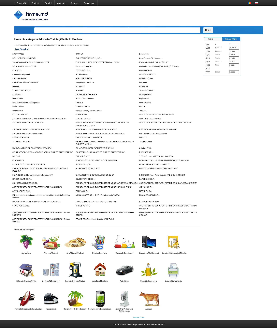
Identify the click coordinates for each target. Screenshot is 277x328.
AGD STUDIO (81, 115)
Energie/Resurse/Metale (75, 281)
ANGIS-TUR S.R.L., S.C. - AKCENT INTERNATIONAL (96, 160)
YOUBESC (80, 91)
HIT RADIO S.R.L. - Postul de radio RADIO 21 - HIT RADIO (162, 175)
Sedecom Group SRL (84, 66)
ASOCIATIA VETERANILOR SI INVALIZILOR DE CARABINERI (100, 133)
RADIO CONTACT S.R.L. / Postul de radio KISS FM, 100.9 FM (36, 202)
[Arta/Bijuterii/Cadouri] (75, 242)
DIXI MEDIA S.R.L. (83, 156)
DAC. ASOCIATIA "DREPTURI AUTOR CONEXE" (95, 175)
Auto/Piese (124, 281)
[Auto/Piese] (124, 270)
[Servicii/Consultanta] (173, 270)
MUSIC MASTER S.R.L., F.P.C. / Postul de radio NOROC (98, 195)
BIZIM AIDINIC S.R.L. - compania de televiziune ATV (32, 175)
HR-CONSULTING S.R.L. (22, 179)
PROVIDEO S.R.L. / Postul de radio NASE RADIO (95, 219)
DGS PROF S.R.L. (146, 152)
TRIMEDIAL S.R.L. (83, 206)
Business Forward (146, 78)
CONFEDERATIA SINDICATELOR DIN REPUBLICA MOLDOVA (100, 152)
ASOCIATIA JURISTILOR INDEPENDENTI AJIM (30, 129)
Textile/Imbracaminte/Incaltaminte (28, 309)
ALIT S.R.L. (16, 70)
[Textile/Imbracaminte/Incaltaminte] (26, 298)
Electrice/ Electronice (50, 281)
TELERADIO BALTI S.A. (21, 142)
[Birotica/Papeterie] (99, 242)
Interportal (143, 82)
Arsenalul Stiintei (145, 70)
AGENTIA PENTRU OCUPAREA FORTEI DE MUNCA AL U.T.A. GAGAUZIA (168, 183)
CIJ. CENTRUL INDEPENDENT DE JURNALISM (95, 148)
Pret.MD (142, 107)
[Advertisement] (208, 15)
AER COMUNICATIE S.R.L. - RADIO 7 (154, 164)
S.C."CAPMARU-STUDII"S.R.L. (24, 66)
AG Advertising (81, 74)
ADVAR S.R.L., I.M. (83, 164)
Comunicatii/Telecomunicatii (99, 309)
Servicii (48, 3)
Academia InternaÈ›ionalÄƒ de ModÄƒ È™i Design (159, 66)
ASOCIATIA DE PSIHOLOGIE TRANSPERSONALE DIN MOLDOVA (165, 123)
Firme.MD (21, 3)
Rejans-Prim (144, 54)
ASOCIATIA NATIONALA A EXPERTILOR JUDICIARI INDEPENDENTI (39, 119)
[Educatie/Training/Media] (26, 270)
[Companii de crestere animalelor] (148, 298)
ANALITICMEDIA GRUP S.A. (150, 119)
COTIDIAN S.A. (18, 160)
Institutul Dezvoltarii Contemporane (26, 103)
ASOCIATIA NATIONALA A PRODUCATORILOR (157, 129)
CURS (210, 39)
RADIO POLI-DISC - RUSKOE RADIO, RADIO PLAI (96, 202)
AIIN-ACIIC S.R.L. (146, 187)
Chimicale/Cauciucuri (124, 253)
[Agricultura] (26, 242)
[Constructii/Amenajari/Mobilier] (173, 242)
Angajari (74, 3)
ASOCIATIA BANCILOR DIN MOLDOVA (27, 123)
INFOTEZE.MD (18, 54)
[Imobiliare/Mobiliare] (99, 270)
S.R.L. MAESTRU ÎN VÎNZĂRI (23, 58)
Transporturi (51, 309)
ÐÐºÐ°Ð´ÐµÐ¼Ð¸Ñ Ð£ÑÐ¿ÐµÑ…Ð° (153, 62)
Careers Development (21, 74)
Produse (35, 3)
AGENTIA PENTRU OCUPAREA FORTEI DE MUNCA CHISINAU (37, 187)
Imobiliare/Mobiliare (100, 281)
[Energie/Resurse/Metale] (75, 270)
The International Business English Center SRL (30, 62)
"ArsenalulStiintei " (146, 91)
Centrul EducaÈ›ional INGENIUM (25, 82)
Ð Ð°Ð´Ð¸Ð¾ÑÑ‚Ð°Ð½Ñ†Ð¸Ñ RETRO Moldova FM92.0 (97, 62)
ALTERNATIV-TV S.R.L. (21, 191)
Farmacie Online (138, 317)
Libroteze (79, 103)
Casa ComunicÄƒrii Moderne (150, 58)
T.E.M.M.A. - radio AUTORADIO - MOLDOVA (156, 156)
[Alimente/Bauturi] (50, 242)
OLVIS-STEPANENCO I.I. (85, 179)
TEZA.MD (79, 54)
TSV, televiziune (145, 142)
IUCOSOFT (143, 86)
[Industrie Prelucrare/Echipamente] (124, 298)
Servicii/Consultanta (173, 281)
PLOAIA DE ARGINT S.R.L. (149, 195)
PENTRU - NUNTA (83, 119)
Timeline (142, 111)
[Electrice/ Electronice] (50, 270)
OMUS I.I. (143, 138)
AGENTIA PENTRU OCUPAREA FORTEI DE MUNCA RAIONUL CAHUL (104, 187)
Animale (148, 309)
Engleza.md (144, 99)
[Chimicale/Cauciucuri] (124, 242)
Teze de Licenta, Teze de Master (88, 111)
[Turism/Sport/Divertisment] (75, 298)
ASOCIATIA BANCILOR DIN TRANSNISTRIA (156, 115)
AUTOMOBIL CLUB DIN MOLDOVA (153, 133)
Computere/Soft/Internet (149, 253)
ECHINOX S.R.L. (82, 191)
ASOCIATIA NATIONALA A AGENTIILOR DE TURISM (96, 129)
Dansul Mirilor (17, 99)
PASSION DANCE (83, 107)
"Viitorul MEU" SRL (83, 70)
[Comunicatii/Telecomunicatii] (99, 298)
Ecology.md (80, 86)
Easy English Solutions (85, 82)
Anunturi (61, 3)
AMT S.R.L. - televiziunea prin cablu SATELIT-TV (158, 168)
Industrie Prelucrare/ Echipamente (124, 310)
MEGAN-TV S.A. (145, 191)
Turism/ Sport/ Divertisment (75, 309)
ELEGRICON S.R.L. (20, 115)
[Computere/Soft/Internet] (148, 242)
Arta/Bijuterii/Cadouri (75, 253)
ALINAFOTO (17, 95)
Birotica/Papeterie (99, 253)
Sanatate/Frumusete (148, 281)
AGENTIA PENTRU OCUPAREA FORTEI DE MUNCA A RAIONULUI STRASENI (106, 183)
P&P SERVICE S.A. (146, 179)
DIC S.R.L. (16, 156)
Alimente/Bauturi (51, 253)
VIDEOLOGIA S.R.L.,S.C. (22, 91)
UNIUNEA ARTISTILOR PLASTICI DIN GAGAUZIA (31, 148)
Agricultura (26, 253)
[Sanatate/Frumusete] (148, 270)
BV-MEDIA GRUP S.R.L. (21, 138)
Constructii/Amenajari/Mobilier (174, 253)
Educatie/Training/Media (26, 281)
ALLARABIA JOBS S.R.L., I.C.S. (88, 168)
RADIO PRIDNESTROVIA (149, 202)
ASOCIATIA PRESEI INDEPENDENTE (27, 133)
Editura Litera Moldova (85, 99)
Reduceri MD (17, 111)
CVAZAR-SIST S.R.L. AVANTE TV (89, 138)
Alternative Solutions (84, 78)
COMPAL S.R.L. (145, 148)
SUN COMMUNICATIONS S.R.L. (25, 183)
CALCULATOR (231, 39)
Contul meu (89, 3)
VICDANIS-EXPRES (147, 74)
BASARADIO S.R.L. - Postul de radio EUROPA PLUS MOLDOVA (164, 160)
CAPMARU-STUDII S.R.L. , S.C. (88, 58)
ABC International (19, 78)
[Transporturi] (50, 298)
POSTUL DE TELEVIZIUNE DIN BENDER (28, 164)
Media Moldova (145, 103)
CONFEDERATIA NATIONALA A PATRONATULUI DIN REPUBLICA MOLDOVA (42, 152)
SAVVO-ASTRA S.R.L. (21, 206)
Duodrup (15, 86)
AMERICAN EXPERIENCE (86, 95)
